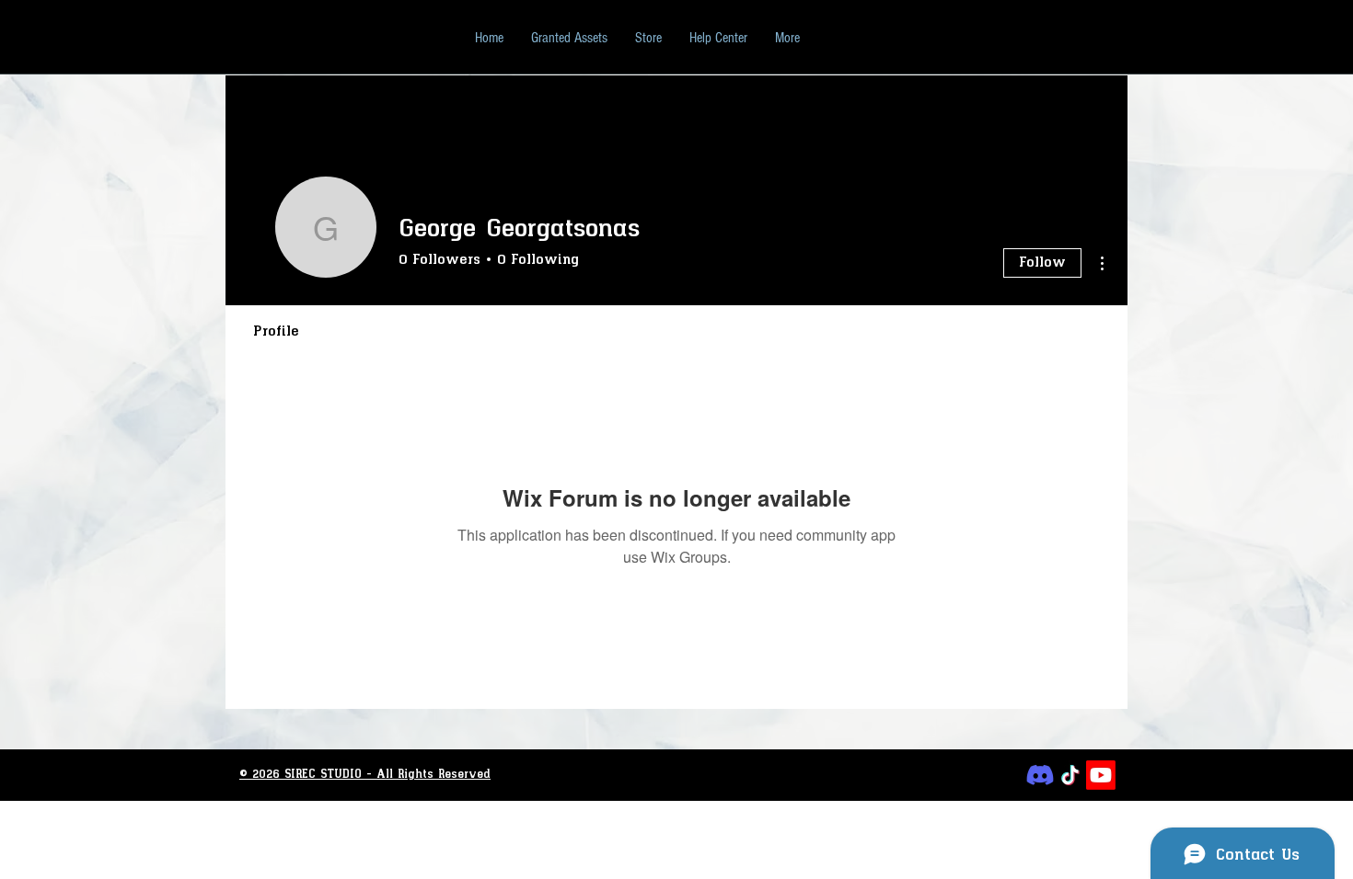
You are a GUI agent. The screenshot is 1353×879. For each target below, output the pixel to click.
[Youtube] (1101, 775)
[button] (718, 38)
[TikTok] (1070, 775)
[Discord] (1040, 775)
